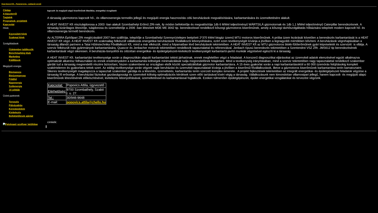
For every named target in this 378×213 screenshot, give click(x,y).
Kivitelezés (15, 112)
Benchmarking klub (20, 53)
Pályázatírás (15, 105)
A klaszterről (10, 13)
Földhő (13, 79)
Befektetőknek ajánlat (21, 116)
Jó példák (14, 89)
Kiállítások (15, 60)
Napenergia (15, 82)
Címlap (7, 10)
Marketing (14, 56)
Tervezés (14, 101)
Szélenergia (15, 86)
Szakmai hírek (17, 37)
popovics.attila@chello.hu (86, 102)
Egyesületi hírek (18, 34)
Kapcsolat (8, 24)
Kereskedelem (17, 109)
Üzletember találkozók (21, 49)
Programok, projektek (15, 21)
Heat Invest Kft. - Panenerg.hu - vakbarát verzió (21, 4)
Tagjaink (7, 17)
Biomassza (15, 72)
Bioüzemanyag (17, 75)
